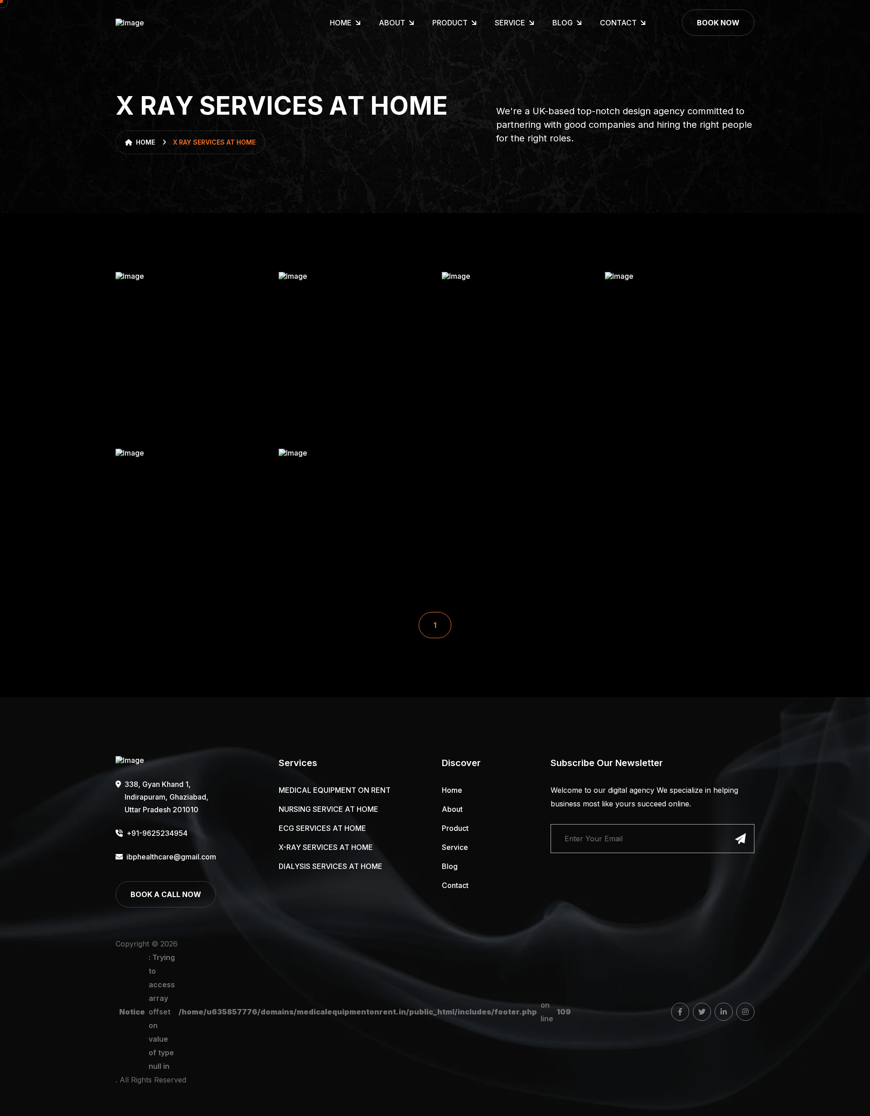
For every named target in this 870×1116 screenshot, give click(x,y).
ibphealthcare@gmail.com (170, 856)
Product (450, 22)
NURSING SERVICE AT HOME (328, 809)
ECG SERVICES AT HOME (322, 828)
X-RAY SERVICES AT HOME (326, 847)
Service (510, 22)
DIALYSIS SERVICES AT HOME (330, 866)
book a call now (165, 894)
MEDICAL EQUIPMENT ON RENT (335, 790)
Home (341, 22)
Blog (562, 22)
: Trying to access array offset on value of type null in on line (345, 1012)
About (392, 22)
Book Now (718, 22)
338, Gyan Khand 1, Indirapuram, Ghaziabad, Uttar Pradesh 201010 (166, 797)
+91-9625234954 (157, 833)
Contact (618, 22)
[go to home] (138, 23)
